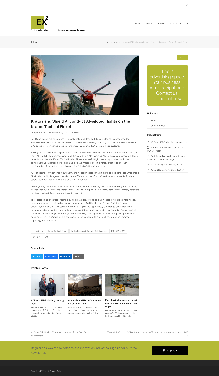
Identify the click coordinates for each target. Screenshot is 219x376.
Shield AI (36, 237)
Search (183, 57)
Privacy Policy (56, 371)
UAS (47, 237)
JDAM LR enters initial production (167, 170)
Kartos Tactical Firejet (57, 231)
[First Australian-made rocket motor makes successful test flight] (122, 285)
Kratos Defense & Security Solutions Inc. (89, 231)
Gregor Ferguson (59, 132)
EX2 (42, 371)
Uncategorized (158, 125)
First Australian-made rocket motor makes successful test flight (121, 303)
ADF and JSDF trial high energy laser (169, 142)
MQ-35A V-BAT (118, 231)
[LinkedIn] (187, 5)
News (76, 132)
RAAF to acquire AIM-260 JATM (166, 164)
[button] (187, 23)
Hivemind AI (38, 231)
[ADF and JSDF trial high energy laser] (48, 285)
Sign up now (170, 350)
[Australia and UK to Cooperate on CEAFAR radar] (85, 285)
